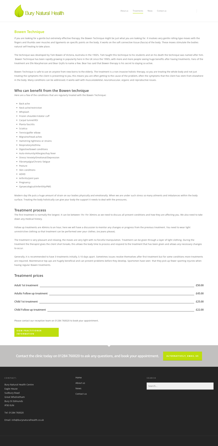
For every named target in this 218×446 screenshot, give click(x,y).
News (150, 10)
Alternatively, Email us (182, 356)
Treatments (138, 10)
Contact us (161, 10)
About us (124, 10)
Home (78, 377)
